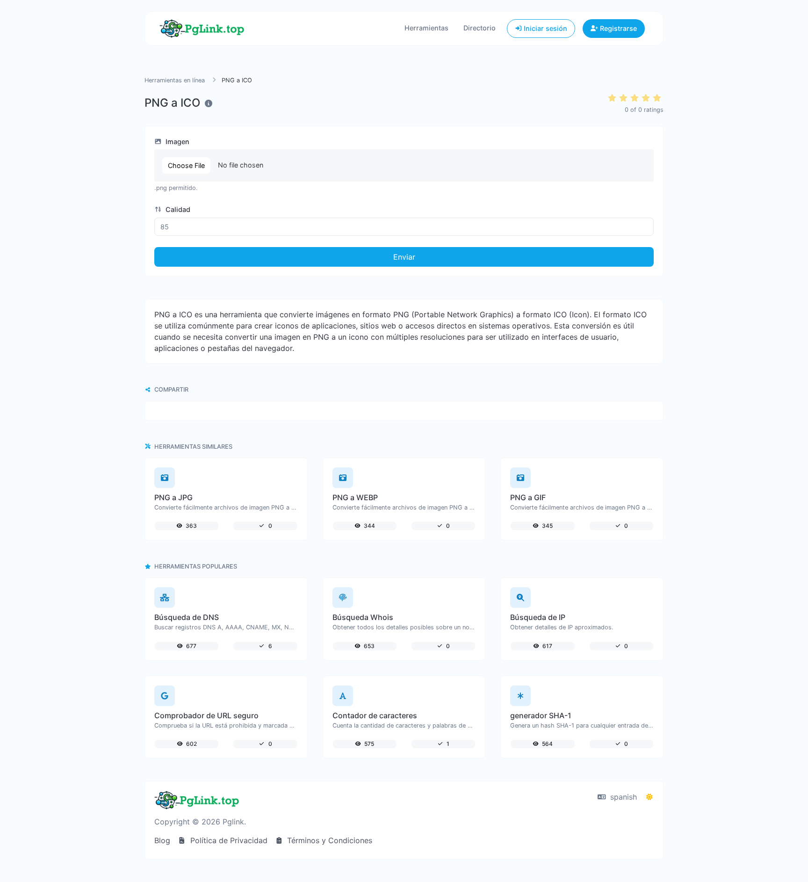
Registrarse (617, 28)
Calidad (177, 209)
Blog (162, 840)
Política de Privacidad (227, 840)
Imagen (176, 142)
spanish (622, 797)
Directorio (479, 28)
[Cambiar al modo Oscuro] (649, 797)
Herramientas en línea (174, 80)
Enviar (404, 257)
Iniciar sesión (544, 28)
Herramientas (426, 28)
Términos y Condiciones (328, 840)
